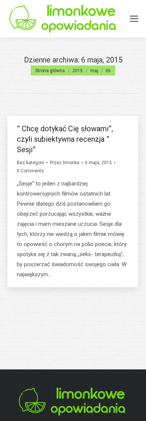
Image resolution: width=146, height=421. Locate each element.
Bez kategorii (30, 162)
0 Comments (30, 170)
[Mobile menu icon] (134, 18)
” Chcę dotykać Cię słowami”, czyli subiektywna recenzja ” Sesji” (65, 139)
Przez (64, 162)
